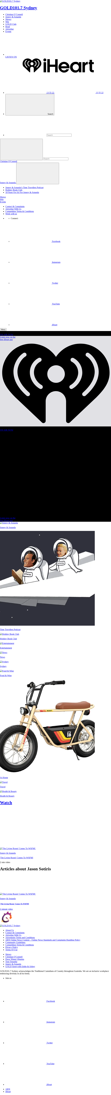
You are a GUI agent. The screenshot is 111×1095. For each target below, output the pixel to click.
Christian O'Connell (8, 161)
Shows (8, 19)
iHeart (8, 1091)
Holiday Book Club (13, 190)
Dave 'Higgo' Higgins (14, 959)
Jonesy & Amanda (13, 17)
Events (8, 31)
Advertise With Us (13, 209)
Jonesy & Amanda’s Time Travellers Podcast (24, 187)
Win (7, 22)
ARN (7, 1089)
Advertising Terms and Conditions (20, 937)
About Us (9, 930)
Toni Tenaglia (11, 961)
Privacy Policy (11, 947)
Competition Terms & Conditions (19, 211)
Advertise (9, 29)
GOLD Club (10, 24)
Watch (6, 802)
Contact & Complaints (15, 206)
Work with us (11, 214)
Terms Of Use (11, 950)
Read (7, 26)
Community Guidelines (15, 942)
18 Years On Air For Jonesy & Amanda (22, 192)
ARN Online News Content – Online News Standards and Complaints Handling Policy (42, 940)
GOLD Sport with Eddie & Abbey (20, 966)
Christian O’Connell (14, 14)
